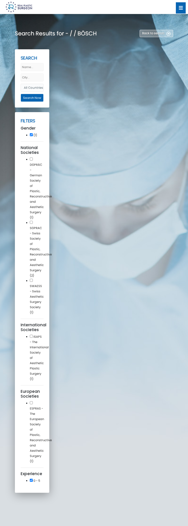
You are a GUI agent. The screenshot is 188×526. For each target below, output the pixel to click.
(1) (35, 135)
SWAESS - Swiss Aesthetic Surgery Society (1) (37, 299)
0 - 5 (36, 481)
